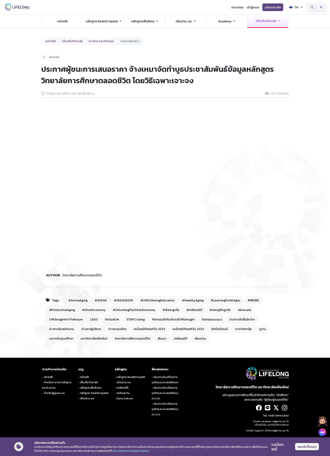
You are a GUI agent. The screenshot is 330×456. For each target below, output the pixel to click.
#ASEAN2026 (123, 300)
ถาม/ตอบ (237, 7)
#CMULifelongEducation (157, 300)
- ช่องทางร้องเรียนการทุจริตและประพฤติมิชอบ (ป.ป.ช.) (165, 393)
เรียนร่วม (200, 338)
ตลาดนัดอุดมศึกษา (61, 338)
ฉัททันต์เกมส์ (219, 329)
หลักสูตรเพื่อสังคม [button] (143, 21)
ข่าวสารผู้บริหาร (91, 329)
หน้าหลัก (62, 21)
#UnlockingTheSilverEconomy (134, 309)
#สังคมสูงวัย (171, 309)
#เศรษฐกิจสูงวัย (220, 309)
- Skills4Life (122, 393)
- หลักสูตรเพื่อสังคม (89, 388)
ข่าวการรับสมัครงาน (61, 329)
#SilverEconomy (94, 309)
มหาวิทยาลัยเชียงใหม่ (94, 338)
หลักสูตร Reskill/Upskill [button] (102, 21)
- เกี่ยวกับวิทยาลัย (88, 382)
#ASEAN (101, 300)
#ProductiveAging (62, 309)
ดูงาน (262, 329)
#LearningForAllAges (225, 300)
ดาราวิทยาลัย (243, 329)
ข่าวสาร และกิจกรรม (101, 41)
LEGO (94, 319)
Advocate (244, 309)
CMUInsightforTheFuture (66, 319)
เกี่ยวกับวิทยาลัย (72, 41)
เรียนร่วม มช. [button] (184, 21)
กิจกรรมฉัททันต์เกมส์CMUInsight (173, 319)
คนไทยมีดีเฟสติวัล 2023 (149, 329)
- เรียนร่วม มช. (86, 398)
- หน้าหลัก (47, 377)
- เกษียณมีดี (121, 388)
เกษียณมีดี (180, 338)
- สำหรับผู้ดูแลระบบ (53, 393)
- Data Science (124, 398)
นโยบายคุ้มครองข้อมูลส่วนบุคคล (130, 451)
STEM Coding (135, 319)
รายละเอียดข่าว (130, 41)
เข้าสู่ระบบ (253, 7)
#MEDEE (253, 300)
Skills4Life (112, 319)
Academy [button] (225, 21)
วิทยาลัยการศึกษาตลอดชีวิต (132, 338)
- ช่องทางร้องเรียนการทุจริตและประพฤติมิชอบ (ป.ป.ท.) (165, 409)
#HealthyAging (193, 300)
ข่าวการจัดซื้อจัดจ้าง (242, 319)
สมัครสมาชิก (273, 7)
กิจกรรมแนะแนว (212, 319)
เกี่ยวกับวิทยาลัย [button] (266, 21)
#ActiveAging (77, 300)
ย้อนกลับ (54, 57)
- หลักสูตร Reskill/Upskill (93, 393)
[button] (322, 421)
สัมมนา (162, 338)
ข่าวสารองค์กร (117, 329)
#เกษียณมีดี (194, 309)
